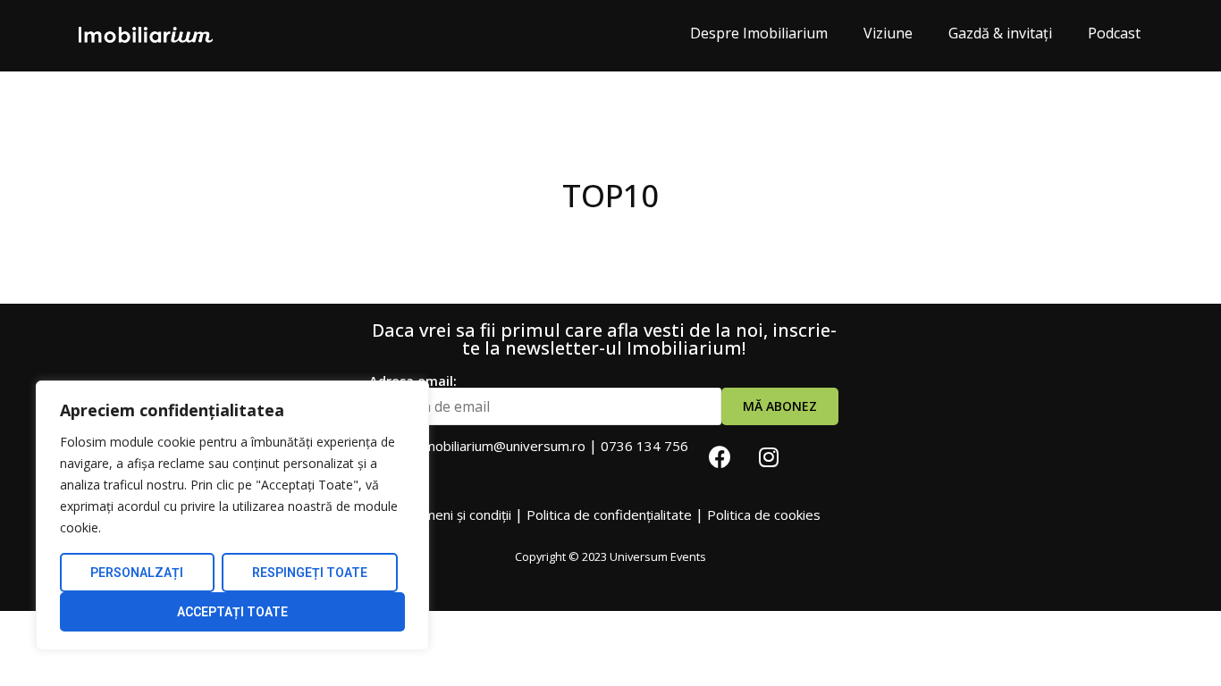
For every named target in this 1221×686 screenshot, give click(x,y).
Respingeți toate (309, 572)
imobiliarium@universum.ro (503, 446)
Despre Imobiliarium (759, 33)
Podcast (1114, 33)
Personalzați (136, 572)
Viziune (888, 33)
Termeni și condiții (456, 514)
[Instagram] (768, 456)
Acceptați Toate (232, 612)
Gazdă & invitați (1000, 33)
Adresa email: (413, 382)
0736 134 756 (644, 446)
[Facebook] (719, 456)
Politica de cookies (764, 514)
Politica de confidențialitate (609, 514)
